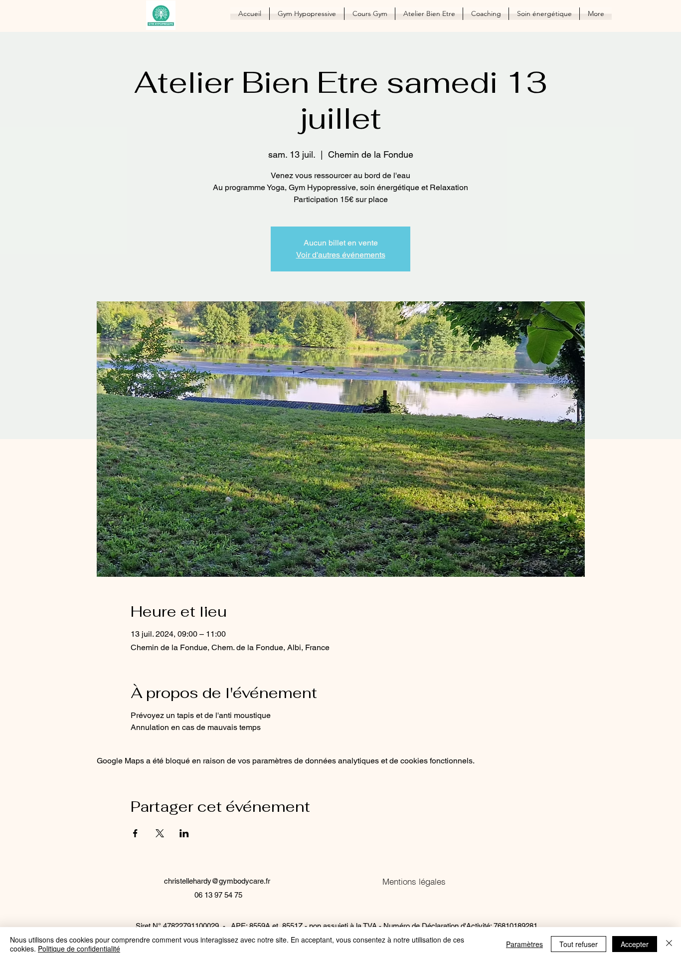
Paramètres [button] (524, 944)
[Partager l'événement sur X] (160, 833)
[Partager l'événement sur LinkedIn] (184, 833)
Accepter (635, 944)
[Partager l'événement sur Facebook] (135, 833)
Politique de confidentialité (79, 949)
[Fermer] (669, 944)
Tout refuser (578, 944)
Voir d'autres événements (340, 254)
